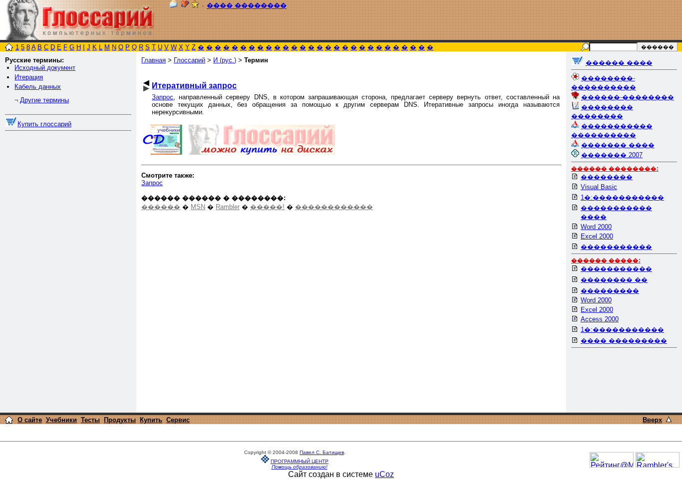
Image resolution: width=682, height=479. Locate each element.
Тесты (90, 420)
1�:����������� (622, 197)
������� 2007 (612, 155)
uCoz (384, 474)
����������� (616, 246)
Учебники (61, 420)
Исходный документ (44, 67)
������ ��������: (615, 169)
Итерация (28, 77)
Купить (151, 420)
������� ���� (618, 145)
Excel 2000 (597, 236)
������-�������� (627, 97)
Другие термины (44, 100)
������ (160, 207)
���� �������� (247, 5)
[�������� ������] (173, 5)
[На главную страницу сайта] (8, 48)
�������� (607, 177)
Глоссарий (189, 60)
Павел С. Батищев (322, 452)
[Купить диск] (11, 124)
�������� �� (614, 279)
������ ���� (619, 62)
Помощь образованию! (300, 467)
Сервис (178, 420)
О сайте (29, 420)
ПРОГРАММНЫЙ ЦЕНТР (300, 461)
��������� (610, 290)
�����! (267, 207)
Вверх (652, 420)
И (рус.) (224, 60)
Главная (153, 60)
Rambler (228, 207)
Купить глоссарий (44, 124)
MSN (198, 207)
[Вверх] (669, 419)
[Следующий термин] (146, 88)
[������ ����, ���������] (577, 62)
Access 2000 (600, 319)
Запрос (162, 97)
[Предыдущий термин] (146, 83)
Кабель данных (37, 86)
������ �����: (606, 260)
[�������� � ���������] (195, 5)
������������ (334, 207)
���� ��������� (624, 340)
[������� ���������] (185, 5)
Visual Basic (599, 187)
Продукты (120, 420)
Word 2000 (596, 227)
